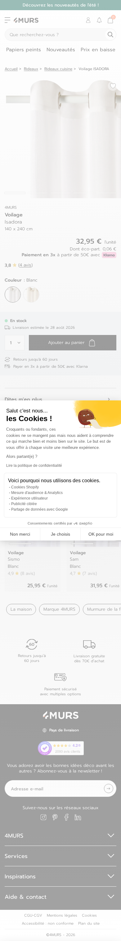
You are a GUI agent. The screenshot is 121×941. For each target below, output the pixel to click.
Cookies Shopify (25, 487)
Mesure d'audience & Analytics (37, 493)
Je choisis (60, 534)
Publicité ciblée (24, 504)
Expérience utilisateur (29, 498)
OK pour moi (100, 534)
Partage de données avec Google (39, 509)
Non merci (20, 534)
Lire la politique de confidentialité (34, 465)
